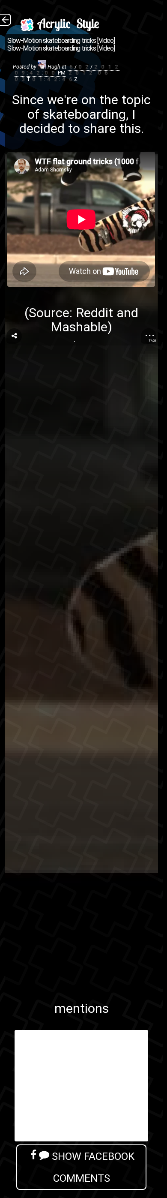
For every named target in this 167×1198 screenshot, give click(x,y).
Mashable (79, 326)
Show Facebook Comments (91, 1167)
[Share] (14, 336)
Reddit (94, 312)
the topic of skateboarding (89, 106)
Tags (152, 340)
